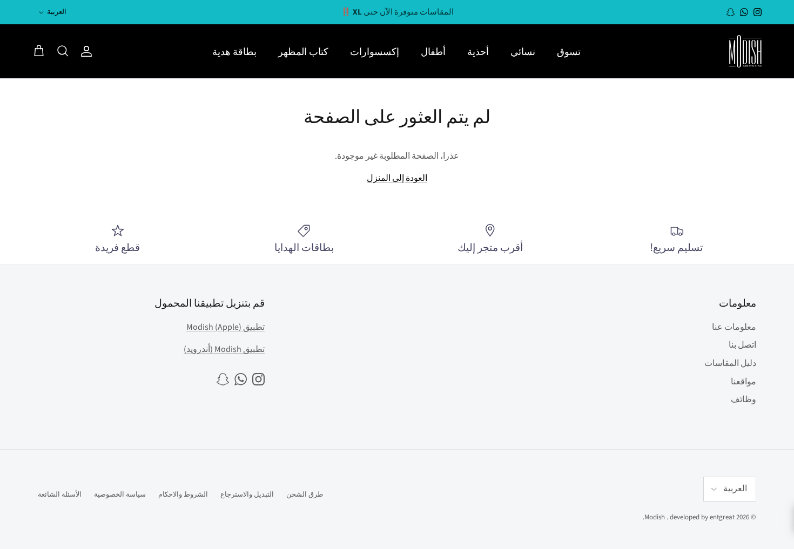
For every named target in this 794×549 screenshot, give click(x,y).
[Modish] (745, 51)
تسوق (569, 51)
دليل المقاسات (730, 363)
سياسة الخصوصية (120, 494)
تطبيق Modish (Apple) (225, 327)
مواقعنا (743, 382)
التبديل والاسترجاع (247, 494)
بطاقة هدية (234, 51)
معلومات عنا (734, 327)
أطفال (433, 51)
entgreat (722, 517)
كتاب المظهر (303, 51)
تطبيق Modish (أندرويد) (224, 349)
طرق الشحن (304, 494)
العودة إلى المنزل (397, 178)
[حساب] (88, 51)
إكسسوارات (374, 51)
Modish (654, 517)
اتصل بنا (742, 345)
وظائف (743, 399)
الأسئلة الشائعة (60, 494)
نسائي (522, 51)
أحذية (478, 51)
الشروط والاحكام (183, 494)
